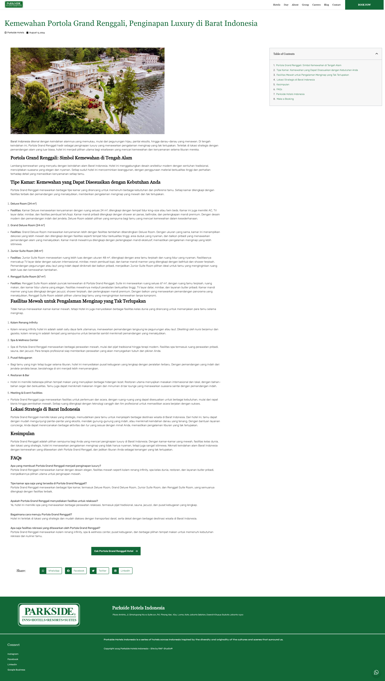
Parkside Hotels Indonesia (290, 94)
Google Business (16, 669)
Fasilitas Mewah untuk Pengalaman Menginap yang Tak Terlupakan (313, 74)
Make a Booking (285, 98)
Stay (286, 4)
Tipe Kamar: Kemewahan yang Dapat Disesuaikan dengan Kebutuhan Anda (317, 70)
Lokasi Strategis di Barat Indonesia (296, 79)
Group (305, 4)
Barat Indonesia (20, 141)
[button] (51, 570)
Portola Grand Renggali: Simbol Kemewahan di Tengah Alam (308, 65)
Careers (316, 4)
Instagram (13, 654)
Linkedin (12, 664)
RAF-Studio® (165, 648)
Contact (336, 4)
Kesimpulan (283, 84)
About (295, 4)
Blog (326, 4)
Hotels (276, 4)
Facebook (13, 659)
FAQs (279, 89)
